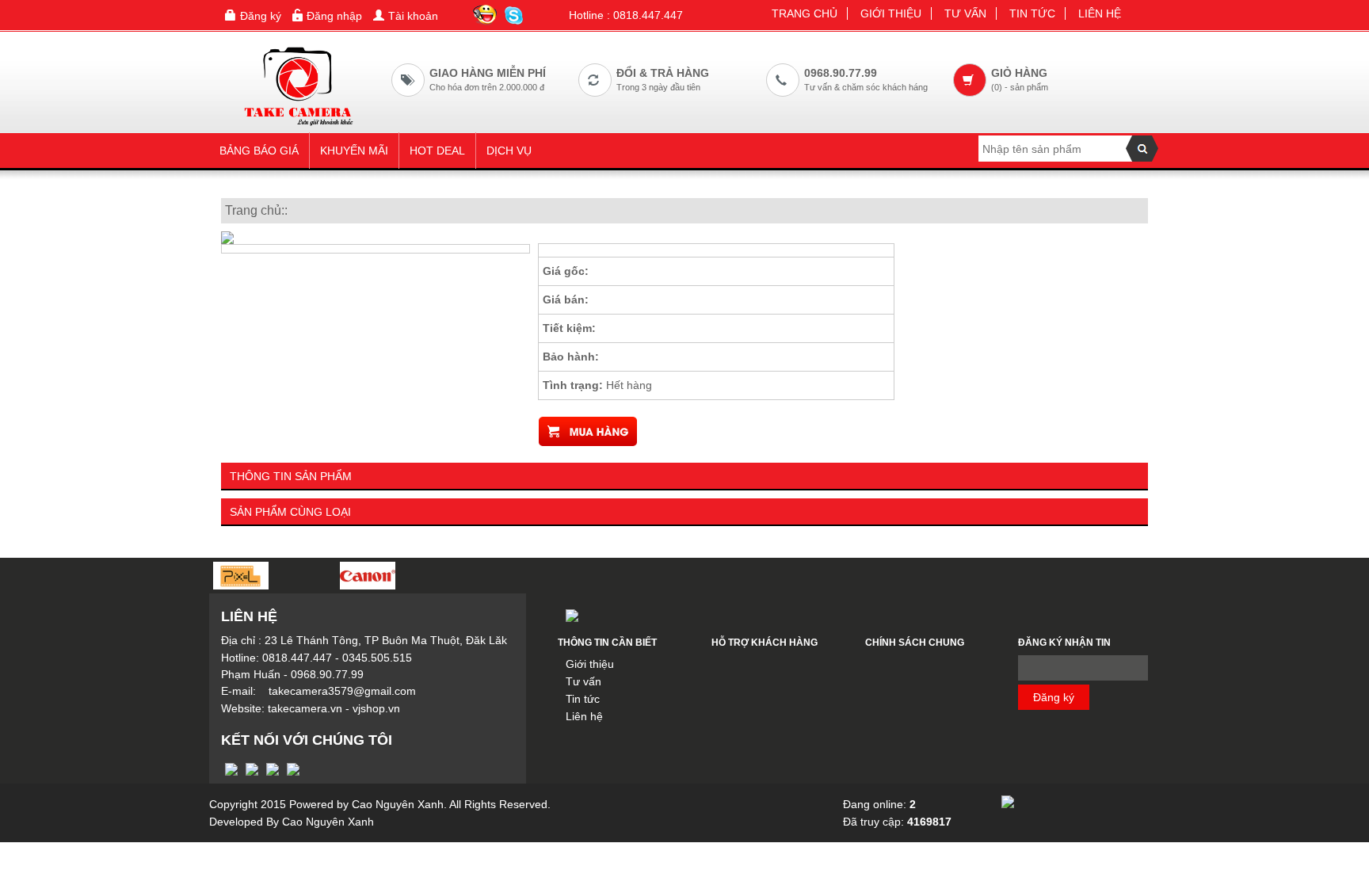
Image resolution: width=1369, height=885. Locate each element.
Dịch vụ (509, 150)
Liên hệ (1099, 13)
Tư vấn (965, 13)
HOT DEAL (437, 150)
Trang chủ (804, 13)
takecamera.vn (305, 708)
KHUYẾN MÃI (354, 150)
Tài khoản (413, 16)
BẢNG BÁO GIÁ (259, 150)
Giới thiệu (890, 13)
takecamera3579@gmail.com (342, 691)
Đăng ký (260, 16)
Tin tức (1032, 13)
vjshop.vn (376, 708)
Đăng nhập (334, 16)
